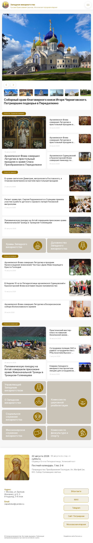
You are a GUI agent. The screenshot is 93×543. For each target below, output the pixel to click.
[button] (6, 84)
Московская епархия (76, 524)
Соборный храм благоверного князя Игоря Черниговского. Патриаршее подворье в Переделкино (45, 101)
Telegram (76, 508)
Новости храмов (10, 172)
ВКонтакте (76, 491)
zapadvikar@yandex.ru (14, 504)
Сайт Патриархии (76, 516)
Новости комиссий (11, 324)
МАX (76, 499)
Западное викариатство (22, 4)
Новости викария (10, 256)
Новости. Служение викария (14, 113)
